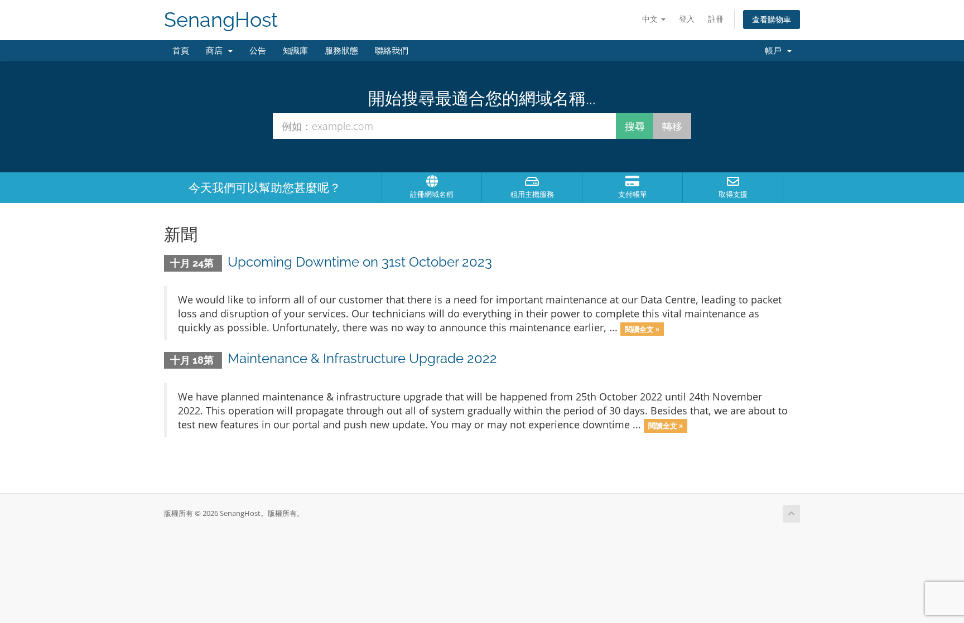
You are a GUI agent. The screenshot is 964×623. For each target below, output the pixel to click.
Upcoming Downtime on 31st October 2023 (360, 262)
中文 (651, 18)
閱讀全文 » (642, 328)
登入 (687, 18)
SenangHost (221, 20)
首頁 (180, 51)
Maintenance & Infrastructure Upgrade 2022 (362, 358)
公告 (257, 51)
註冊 (716, 18)
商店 (216, 51)
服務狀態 (341, 51)
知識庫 (295, 51)
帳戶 (775, 51)
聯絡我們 (391, 51)
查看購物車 (771, 19)
